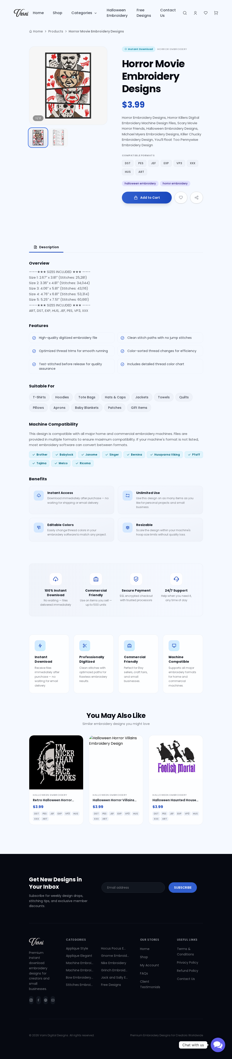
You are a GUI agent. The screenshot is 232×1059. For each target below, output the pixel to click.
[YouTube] (53, 1000)
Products (55, 31)
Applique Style (77, 948)
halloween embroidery (140, 183)
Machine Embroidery (80, 963)
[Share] (196, 197)
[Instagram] (31, 1000)
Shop (57, 12)
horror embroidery (175, 183)
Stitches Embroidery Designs (80, 984)
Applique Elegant (79, 955)
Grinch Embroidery (115, 970)
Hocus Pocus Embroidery (115, 948)
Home (38, 12)
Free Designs (144, 12)
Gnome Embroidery (115, 955)
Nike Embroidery (113, 963)
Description (49, 247)
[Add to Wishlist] (180, 197)
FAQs (144, 973)
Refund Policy (187, 970)
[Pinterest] (46, 1000)
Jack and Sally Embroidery (115, 977)
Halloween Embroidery (117, 12)
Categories (81, 12)
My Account (149, 965)
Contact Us (168, 12)
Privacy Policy (187, 962)
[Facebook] (38, 1000)
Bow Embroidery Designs (80, 977)
